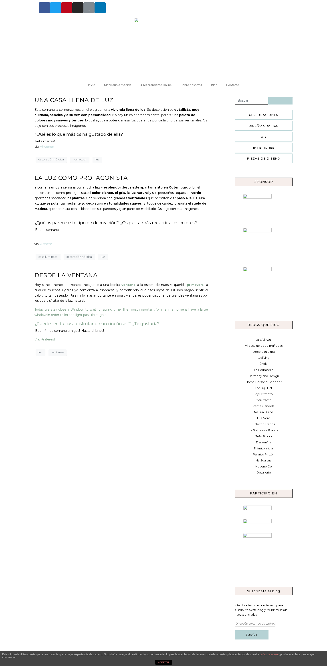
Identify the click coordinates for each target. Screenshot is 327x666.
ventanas (57, 352)
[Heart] (89, 7)
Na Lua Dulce (263, 412)
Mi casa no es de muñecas (264, 345)
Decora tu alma (263, 351)
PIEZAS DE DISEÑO (263, 158)
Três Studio (264, 436)
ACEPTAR (163, 662)
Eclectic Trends (264, 424)
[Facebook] (44, 7)
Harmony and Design (263, 376)
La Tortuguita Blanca (263, 430)
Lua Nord (263, 418)
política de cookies (269, 654)
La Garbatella (263, 370)
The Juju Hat (263, 388)
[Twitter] (55, 7)
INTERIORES (264, 147)
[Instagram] (77, 7)
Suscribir (251, 634)
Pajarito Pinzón (264, 454)
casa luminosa (48, 256)
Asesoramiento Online (156, 85)
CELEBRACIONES (263, 115)
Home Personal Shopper (264, 382)
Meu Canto (264, 400)
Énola (264, 363)
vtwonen (47, 147)
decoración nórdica (51, 159)
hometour (80, 159)
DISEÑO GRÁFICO (263, 125)
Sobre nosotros (191, 85)
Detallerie (263, 472)
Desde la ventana (65, 275)
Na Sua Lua (264, 460)
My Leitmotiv (263, 394)
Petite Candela (264, 406)
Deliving (264, 357)
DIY (264, 136)
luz (97, 159)
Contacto (232, 85)
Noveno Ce (263, 466)
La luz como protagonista (81, 177)
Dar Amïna (263, 442)
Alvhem (46, 244)
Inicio (91, 85)
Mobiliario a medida (117, 85)
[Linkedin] (100, 7)
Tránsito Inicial (264, 448)
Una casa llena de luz (73, 100)
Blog (214, 85)
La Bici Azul (264, 339)
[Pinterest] (66, 7)
